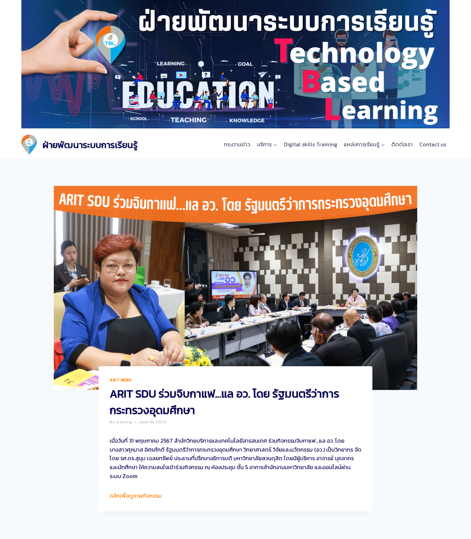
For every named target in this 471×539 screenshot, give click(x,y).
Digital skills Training (310, 144)
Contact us (432, 144)
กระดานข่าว (237, 144)
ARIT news (121, 380)
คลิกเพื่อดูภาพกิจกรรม (136, 496)
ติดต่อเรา (402, 144)
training (124, 422)
